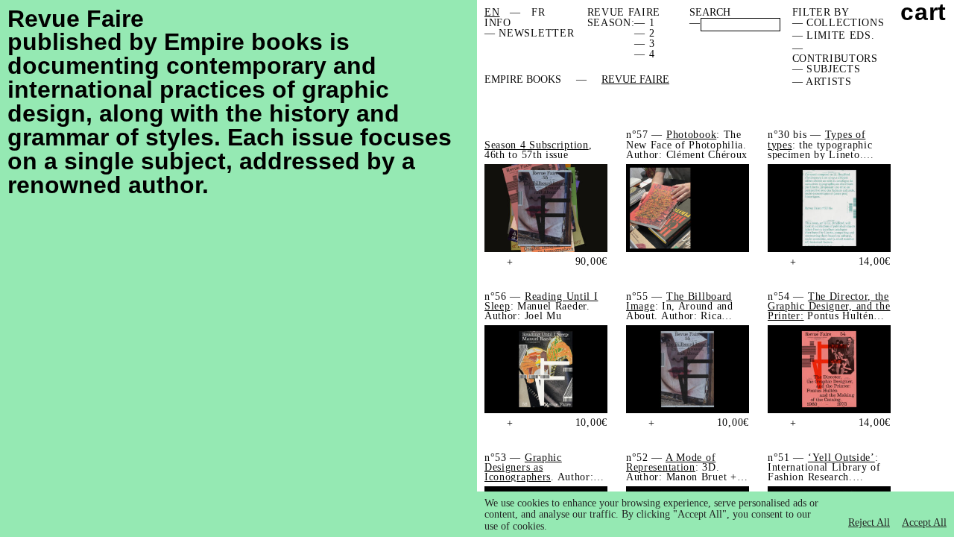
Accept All (924, 522)
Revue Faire (635, 80)
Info (497, 22)
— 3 (644, 43)
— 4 (644, 54)
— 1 (644, 22)
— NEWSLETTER (529, 33)
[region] (715, 514)
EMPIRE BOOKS (522, 80)
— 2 (644, 33)
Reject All (869, 522)
